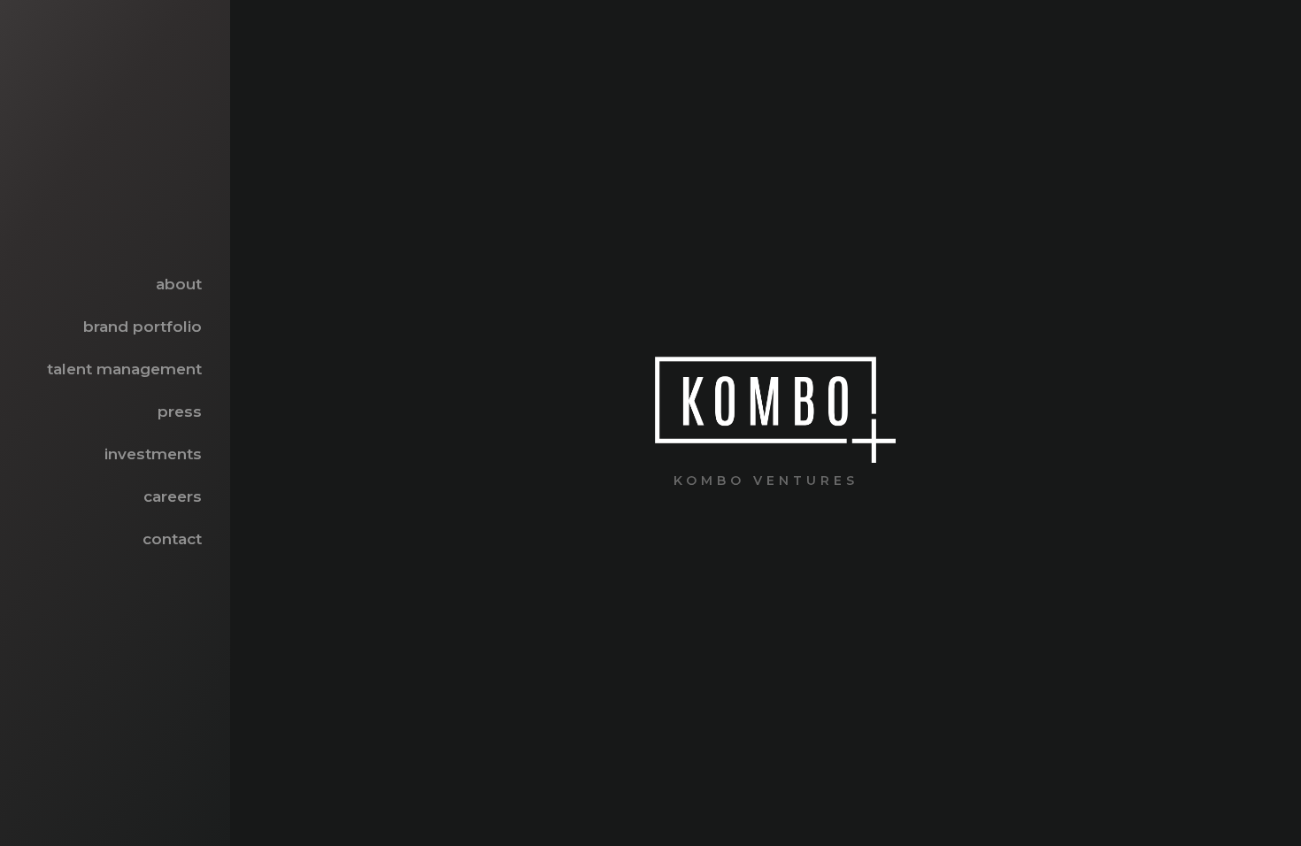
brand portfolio (142, 326)
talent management (124, 369)
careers (172, 496)
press (180, 411)
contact (172, 539)
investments (153, 454)
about (179, 284)
